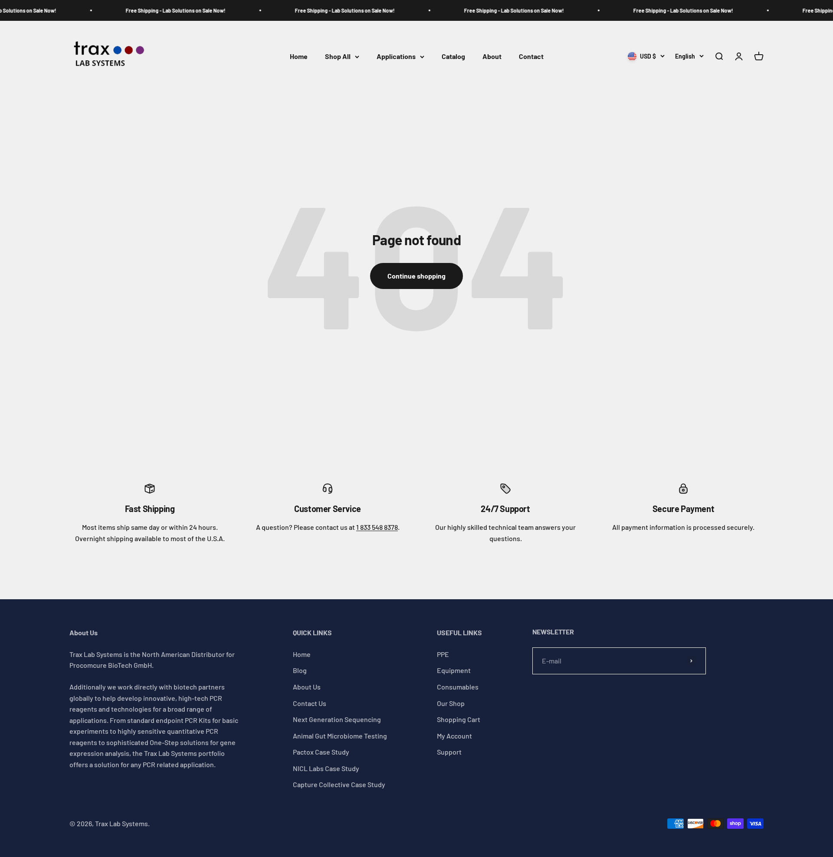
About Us (307, 687)
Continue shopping (416, 276)
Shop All (338, 57)
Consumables (458, 687)
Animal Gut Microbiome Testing (340, 736)
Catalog (453, 57)
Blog (300, 670)
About (492, 57)
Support (449, 752)
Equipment (454, 670)
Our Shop (451, 703)
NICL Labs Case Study (326, 768)
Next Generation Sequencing (337, 719)
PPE (443, 654)
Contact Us (309, 703)
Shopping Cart (458, 719)
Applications (396, 57)
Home (299, 57)
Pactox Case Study (321, 752)
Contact (531, 57)
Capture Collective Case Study (339, 784)
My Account (454, 736)
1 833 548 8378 (377, 527)
